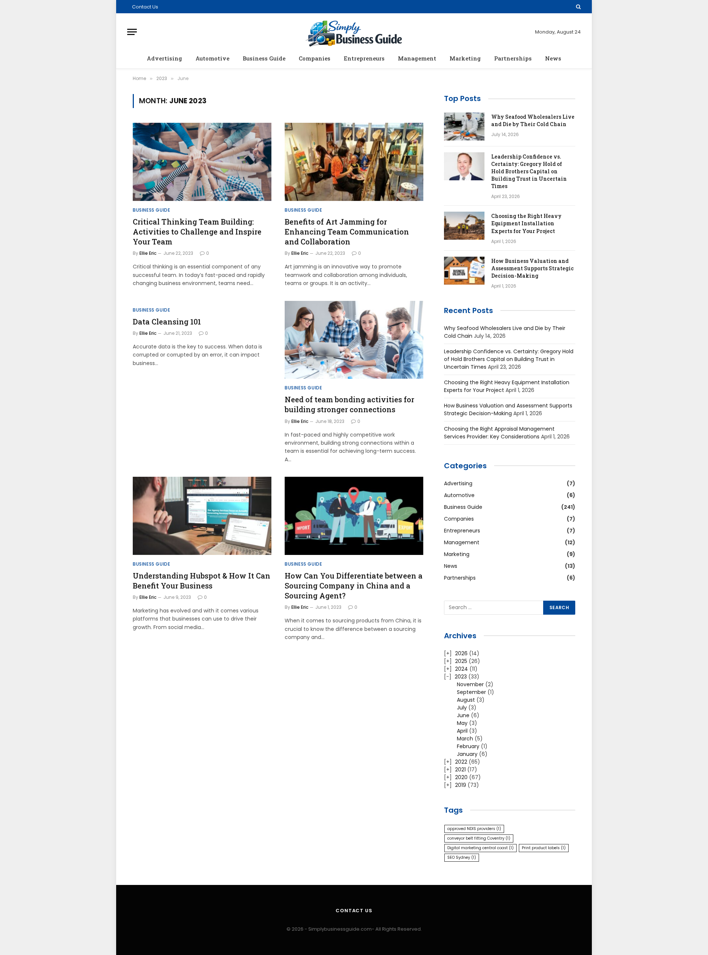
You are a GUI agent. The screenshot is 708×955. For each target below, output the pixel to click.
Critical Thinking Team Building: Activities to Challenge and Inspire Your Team (197, 231)
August (466, 700)
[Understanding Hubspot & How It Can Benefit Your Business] (202, 516)
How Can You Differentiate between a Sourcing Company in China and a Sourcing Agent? (354, 585)
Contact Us (145, 6)
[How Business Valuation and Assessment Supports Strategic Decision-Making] (464, 271)
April (462, 731)
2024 (461, 669)
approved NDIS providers (474, 828)
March (465, 738)
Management (417, 58)
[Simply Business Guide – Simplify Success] (354, 32)
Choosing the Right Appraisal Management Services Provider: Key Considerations (499, 432)
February (468, 746)
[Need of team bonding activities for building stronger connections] (354, 340)
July (462, 707)
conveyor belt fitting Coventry (478, 838)
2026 (461, 653)
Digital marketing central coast (480, 848)
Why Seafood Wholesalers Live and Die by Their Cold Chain (533, 120)
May (462, 723)
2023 (461, 676)
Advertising (164, 58)
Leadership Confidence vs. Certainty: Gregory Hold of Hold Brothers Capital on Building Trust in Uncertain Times (529, 171)
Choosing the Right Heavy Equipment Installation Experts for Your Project (526, 223)
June (463, 715)
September (471, 692)
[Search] (578, 6)
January (467, 754)
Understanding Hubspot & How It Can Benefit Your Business (201, 580)
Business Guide (264, 58)
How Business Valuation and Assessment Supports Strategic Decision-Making (532, 268)
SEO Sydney (461, 857)
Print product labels (544, 848)
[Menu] (132, 32)
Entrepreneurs (364, 58)
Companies (314, 58)
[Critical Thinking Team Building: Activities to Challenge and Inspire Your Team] (202, 162)
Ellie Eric (147, 253)
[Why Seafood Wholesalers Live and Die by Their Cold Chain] (464, 126)
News (553, 58)
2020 (461, 777)
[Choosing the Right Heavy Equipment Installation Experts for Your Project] (464, 226)
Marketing (465, 58)
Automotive (212, 58)
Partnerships (513, 58)
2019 (460, 785)
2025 (461, 661)
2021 (460, 769)
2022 (461, 761)
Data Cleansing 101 (167, 321)
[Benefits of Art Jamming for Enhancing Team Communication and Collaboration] (354, 162)
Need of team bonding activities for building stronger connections (349, 404)
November (470, 684)
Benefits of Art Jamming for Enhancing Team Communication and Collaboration (347, 231)
